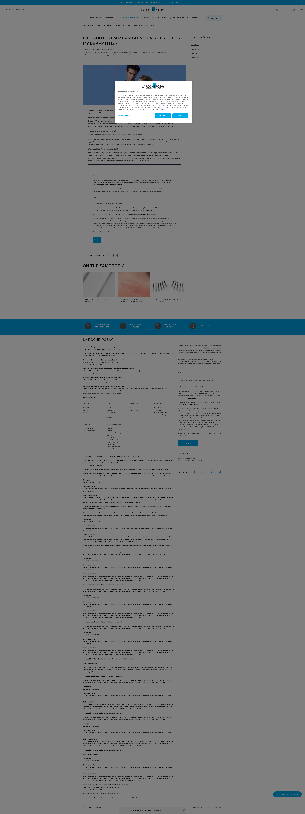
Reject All (162, 116)
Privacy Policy (159, 109)
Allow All (180, 116)
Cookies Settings (124, 115)
